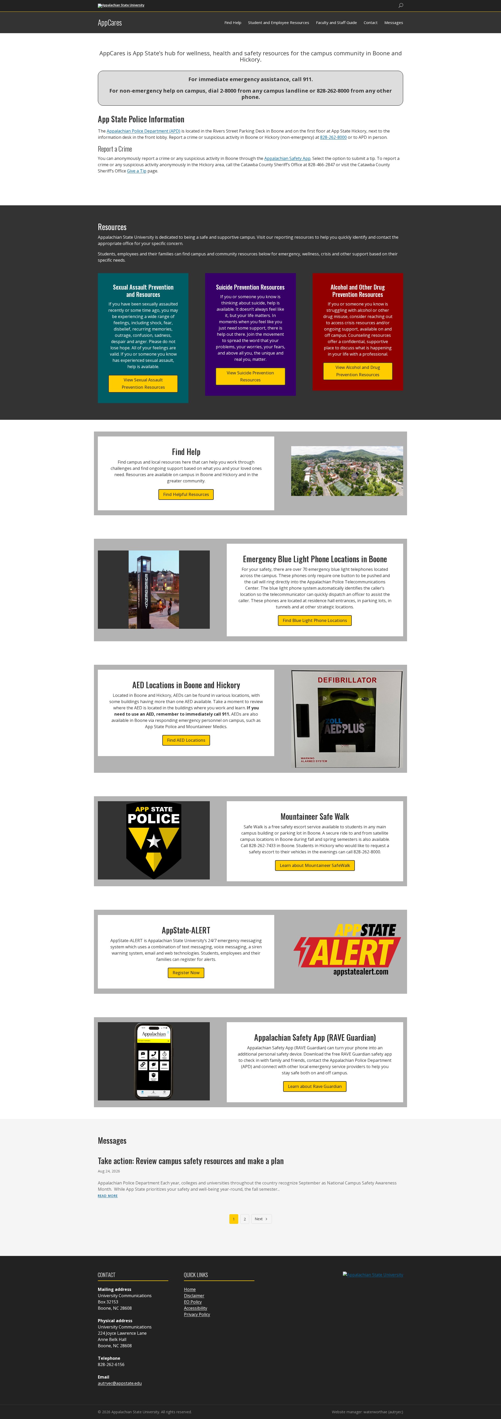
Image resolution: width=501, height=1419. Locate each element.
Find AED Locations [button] (186, 740)
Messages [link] (393, 22)
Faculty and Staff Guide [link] (336, 22)
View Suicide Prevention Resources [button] (250, 376)
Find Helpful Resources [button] (186, 494)
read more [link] (108, 1195)
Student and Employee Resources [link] (278, 22)
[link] (121, 5)
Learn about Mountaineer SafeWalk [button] (315, 865)
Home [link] (190, 1289)
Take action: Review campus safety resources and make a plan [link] (191, 1160)
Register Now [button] (186, 972)
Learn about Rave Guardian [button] (315, 1086)
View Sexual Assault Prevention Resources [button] (143, 383)
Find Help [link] (232, 22)
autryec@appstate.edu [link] (120, 1383)
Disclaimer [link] (194, 1295)
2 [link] (245, 1219)
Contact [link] (371, 22)
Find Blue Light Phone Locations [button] (315, 620)
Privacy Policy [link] (197, 1314)
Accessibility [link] (195, 1308)
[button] (496, 1381)
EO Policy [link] (193, 1302)
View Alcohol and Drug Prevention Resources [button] (358, 370)
